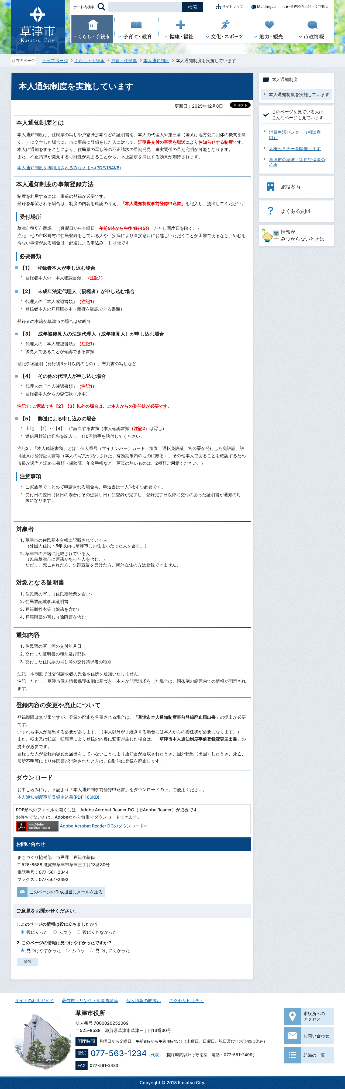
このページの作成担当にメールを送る (66, 891)
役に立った (37, 932)
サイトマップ (232, 6)
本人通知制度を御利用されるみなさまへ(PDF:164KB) (69, 167)
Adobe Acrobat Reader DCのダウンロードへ (104, 826)
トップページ (55, 60)
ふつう (65, 932)
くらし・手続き (89, 60)
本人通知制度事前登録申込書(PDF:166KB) (58, 797)
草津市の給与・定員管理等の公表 (297, 162)
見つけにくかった (112, 950)
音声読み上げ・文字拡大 (309, 6)
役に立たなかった (99, 932)
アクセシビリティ (186, 1000)
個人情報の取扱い (143, 1000)
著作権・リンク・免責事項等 (90, 1000)
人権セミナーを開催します (295, 148)
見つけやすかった (43, 950)
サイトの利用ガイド (34, 1000)
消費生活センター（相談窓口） (295, 134)
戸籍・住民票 (124, 60)
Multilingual (266, 6)
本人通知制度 (156, 60)
